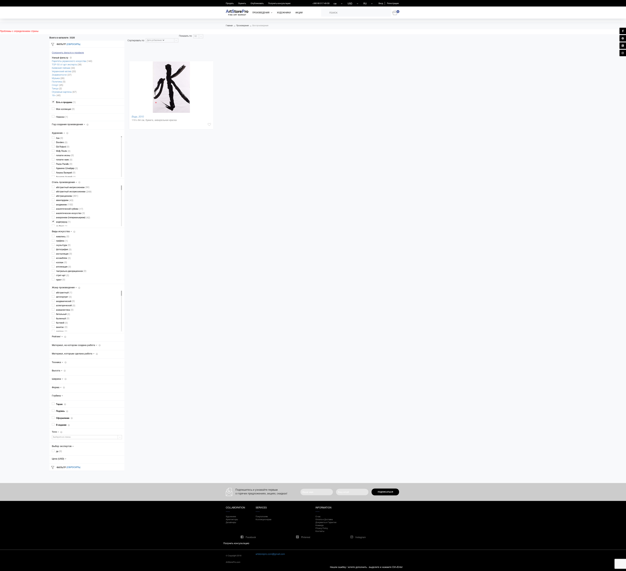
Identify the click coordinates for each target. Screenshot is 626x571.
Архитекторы (232, 519)
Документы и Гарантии (325, 522)
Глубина (56, 395)
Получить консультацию (279, 3)
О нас (317, 516)
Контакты (319, 531)
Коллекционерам (263, 519)
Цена (58, 458)
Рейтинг (56, 336)
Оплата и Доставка (324, 519)
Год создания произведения (68, 124)
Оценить (242, 3)
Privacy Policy (321, 528)
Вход (381, 3)
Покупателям (262, 516)
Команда (319, 525)
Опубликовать (257, 3)
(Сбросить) (73, 44)
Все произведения (260, 25)
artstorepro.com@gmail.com (270, 554)
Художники (284, 12)
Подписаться (385, 492)
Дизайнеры (231, 522)
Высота (56, 370)
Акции (299, 12)
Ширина (57, 379)
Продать (230, 3)
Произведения (242, 25)
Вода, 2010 (138, 116)
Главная (229, 25)
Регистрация (393, 3)
